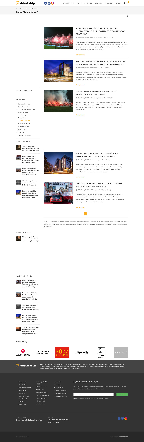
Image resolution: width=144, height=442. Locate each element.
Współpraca (59, 387)
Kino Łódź (22, 385)
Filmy (79, 3)
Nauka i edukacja (95, 160)
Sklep (118, 3)
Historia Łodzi (22, 129)
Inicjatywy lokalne (25, 115)
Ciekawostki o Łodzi (24, 104)
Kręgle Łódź (22, 404)
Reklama (58, 385)
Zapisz (122, 395)
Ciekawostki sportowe (96, 37)
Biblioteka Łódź (42, 387)
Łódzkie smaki (24, 118)
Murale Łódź (23, 399)
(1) (112, 37)
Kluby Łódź (40, 389)
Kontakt (58, 382)
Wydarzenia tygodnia (24, 135)
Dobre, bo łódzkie (23, 112)
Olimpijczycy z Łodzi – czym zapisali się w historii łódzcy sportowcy (30, 183)
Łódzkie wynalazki (95, 190)
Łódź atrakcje (23, 393)
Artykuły (109, 3)
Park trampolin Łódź (25, 387)
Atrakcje (88, 3)
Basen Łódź (22, 390)
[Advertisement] (71, 19)
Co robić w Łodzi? (23, 107)
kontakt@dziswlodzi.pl (29, 420)
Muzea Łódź (41, 401)
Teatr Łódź (40, 404)
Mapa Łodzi (22, 382)
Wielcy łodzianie (24, 126)
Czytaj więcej (80, 55)
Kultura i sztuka (22, 132)
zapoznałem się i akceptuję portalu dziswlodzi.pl (91, 398)
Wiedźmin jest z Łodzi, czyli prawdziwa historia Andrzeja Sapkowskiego (30, 148)
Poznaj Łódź (68, 3)
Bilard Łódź (22, 402)
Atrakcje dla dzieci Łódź (42, 383)
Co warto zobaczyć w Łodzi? (26, 109)
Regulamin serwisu (61, 396)
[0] (127, 2)
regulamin (93, 398)
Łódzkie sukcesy (94, 67)
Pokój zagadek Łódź (43, 395)
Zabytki (98, 3)
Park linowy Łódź (24, 396)
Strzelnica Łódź (42, 398)
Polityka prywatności (61, 390)
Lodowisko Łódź (42, 392)
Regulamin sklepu (60, 393)
